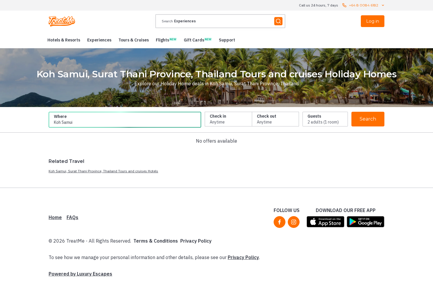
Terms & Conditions (155, 241)
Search (368, 119)
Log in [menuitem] (372, 21)
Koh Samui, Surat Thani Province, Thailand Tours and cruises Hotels (103, 171)
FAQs (72, 217)
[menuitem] (64, 40)
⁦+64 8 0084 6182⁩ (363, 5)
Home (55, 217)
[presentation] (220, 21)
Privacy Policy (195, 241)
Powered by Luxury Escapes (80, 274)
